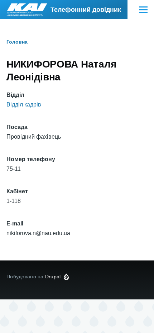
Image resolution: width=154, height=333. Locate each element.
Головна (17, 42)
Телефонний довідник (85, 9)
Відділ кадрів (23, 104)
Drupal (53, 276)
